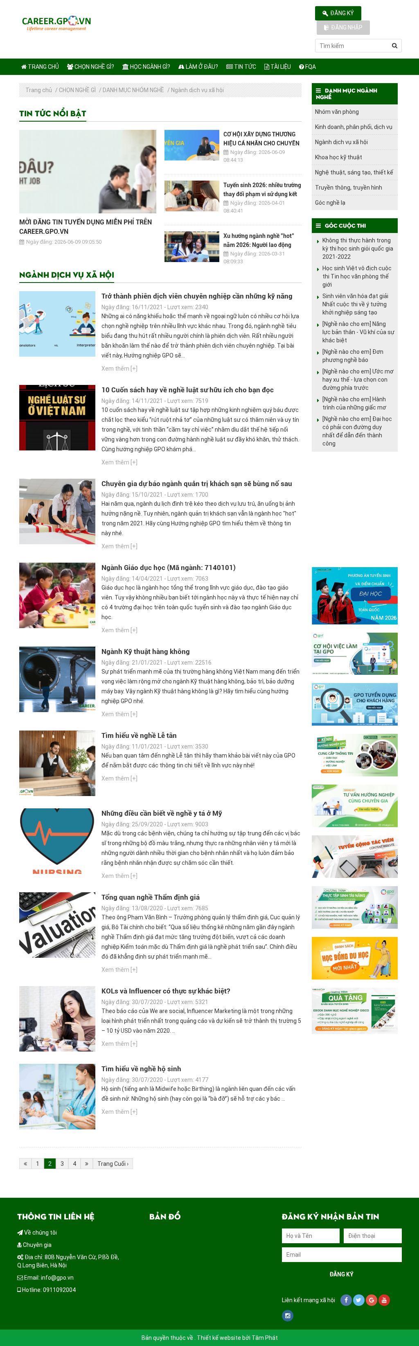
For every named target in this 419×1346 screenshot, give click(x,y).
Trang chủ (43, 66)
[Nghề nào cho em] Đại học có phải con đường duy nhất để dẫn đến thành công (357, 431)
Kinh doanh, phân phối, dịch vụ (353, 127)
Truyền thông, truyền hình (348, 187)
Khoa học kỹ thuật (338, 157)
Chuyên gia (37, 1245)
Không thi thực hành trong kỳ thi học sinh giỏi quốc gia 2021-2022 (357, 248)
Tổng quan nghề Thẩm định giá (150, 897)
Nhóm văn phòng (337, 112)
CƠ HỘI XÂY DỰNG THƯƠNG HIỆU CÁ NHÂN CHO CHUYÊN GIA (261, 143)
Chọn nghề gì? (93, 66)
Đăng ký (342, 13)
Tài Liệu (280, 66)
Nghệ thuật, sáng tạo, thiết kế (354, 172)
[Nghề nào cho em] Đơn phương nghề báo (352, 355)
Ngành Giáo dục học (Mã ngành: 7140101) (168, 567)
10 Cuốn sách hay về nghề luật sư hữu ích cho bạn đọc (187, 390)
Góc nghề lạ (330, 202)
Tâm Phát (265, 1338)
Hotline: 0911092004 (48, 1290)
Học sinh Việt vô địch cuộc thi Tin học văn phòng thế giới (357, 276)
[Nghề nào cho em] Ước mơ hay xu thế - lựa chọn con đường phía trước (358, 379)
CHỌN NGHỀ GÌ (77, 90)
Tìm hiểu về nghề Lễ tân (139, 735)
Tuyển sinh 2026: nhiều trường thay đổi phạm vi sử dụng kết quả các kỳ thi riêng (262, 194)
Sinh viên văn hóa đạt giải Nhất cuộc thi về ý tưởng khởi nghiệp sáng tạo (355, 304)
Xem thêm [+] (119, 368)
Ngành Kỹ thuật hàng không (145, 651)
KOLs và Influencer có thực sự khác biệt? (165, 991)
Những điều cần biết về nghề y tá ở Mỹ (161, 813)
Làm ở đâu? (201, 66)
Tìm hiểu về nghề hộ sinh (142, 1069)
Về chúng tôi (40, 1232)
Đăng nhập (347, 27)
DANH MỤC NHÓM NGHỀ (133, 90)
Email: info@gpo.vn (48, 1277)
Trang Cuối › (112, 1164)
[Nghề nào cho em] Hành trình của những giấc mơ (354, 403)
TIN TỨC (244, 66)
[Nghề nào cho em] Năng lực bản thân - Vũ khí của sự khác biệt (358, 332)
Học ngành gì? (149, 66)
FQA (310, 66)
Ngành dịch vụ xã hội (197, 90)
